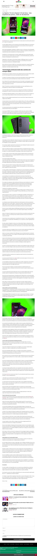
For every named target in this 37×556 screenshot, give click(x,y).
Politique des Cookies (2, 549)
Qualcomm (31, 396)
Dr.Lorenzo (10, 498)
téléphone (5, 338)
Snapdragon (4, 397)
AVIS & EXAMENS (26, 544)
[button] (3, 1)
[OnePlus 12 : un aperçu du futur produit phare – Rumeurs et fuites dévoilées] (5, 499)
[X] (14, 38)
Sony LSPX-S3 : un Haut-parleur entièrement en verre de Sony (27, 491)
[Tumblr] (25, 38)
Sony (3, 40)
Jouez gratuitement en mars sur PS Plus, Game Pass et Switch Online (10, 491)
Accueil (3, 9)
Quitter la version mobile (18, 554)
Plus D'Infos (18, 552)
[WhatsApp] (18, 38)
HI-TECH (6, 9)
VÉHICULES (17, 544)
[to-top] (36, 554)
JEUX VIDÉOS (12, 544)
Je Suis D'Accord (18, 550)
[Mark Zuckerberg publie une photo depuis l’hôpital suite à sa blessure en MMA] (5, 504)
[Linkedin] (21, 38)
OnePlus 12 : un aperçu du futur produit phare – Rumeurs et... (21, 497)
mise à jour (8, 374)
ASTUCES (31, 544)
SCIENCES (21, 544)
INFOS (5, 544)
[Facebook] (11, 38)
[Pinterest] (16, 38)
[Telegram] (23, 38)
